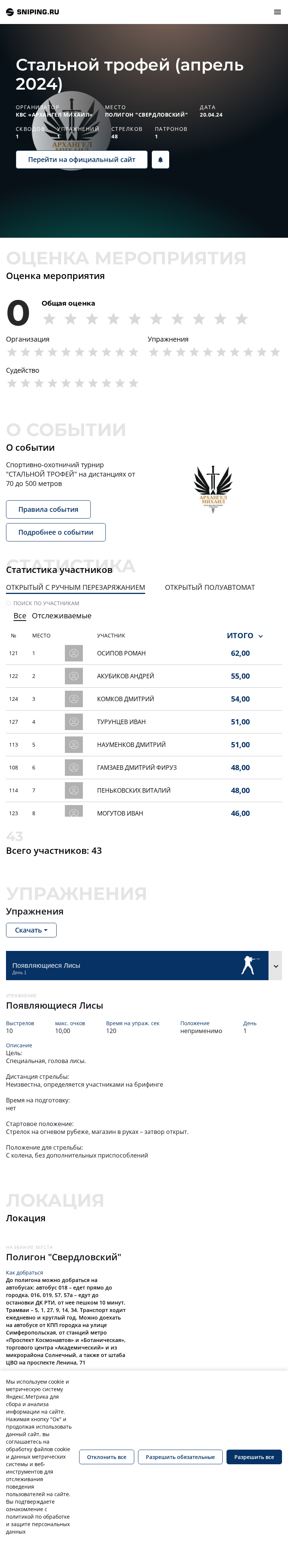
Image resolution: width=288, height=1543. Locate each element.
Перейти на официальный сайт (81, 159)
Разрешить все (254, 1457)
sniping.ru (32, 12)
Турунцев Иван (121, 722)
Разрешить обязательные (180, 1457)
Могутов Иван (120, 813)
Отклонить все (106, 1457)
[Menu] (277, 12)
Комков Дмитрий (125, 699)
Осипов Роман (121, 653)
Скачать (28, 929)
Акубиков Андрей (125, 676)
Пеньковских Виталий (134, 790)
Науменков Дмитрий (131, 745)
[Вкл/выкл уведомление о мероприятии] (161, 159)
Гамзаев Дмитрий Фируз (137, 767)
